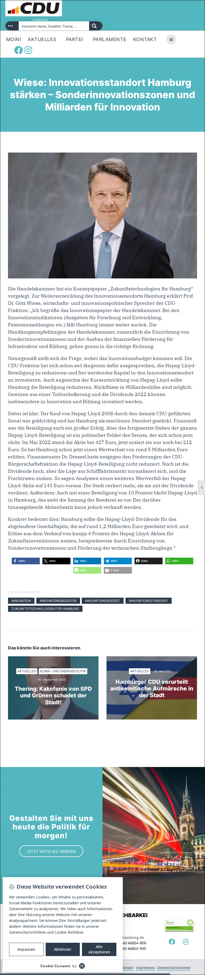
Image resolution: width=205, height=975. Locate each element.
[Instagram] (28, 50)
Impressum (145, 967)
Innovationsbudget (102, 601)
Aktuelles (27, 671)
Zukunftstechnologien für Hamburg (45, 609)
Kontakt (126, 967)
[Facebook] (18, 50)
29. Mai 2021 (163, 671)
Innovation (21, 601)
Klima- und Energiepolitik (63, 671)
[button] (26, 561)
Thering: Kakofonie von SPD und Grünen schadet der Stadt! (53, 695)
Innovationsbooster (58, 601)
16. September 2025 (52, 679)
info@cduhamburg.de (124, 937)
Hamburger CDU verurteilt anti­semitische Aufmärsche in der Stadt (151, 688)
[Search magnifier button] (95, 25)
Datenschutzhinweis (173, 967)
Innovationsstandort (148, 601)
